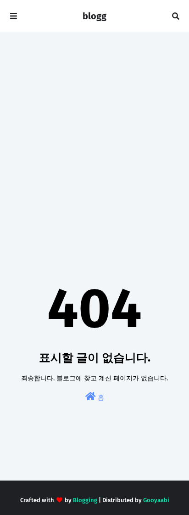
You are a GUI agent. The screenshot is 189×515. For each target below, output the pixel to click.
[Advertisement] (94, 140)
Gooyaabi (156, 500)
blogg (94, 16)
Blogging (85, 500)
